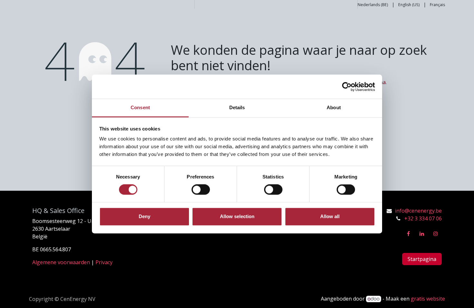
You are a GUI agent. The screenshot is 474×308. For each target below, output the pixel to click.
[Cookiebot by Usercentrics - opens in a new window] (347, 86)
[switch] (201, 190)
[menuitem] (373, 4)
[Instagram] (435, 233)
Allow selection (237, 216)
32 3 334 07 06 (425, 218)
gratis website (428, 298)
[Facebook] (408, 233)
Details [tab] (237, 107)
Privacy (104, 262)
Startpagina (422, 259)
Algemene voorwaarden (61, 262)
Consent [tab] (140, 107)
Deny (144, 216)
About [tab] (334, 107)
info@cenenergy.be (418, 210)
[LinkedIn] (422, 233)
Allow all (330, 216)
